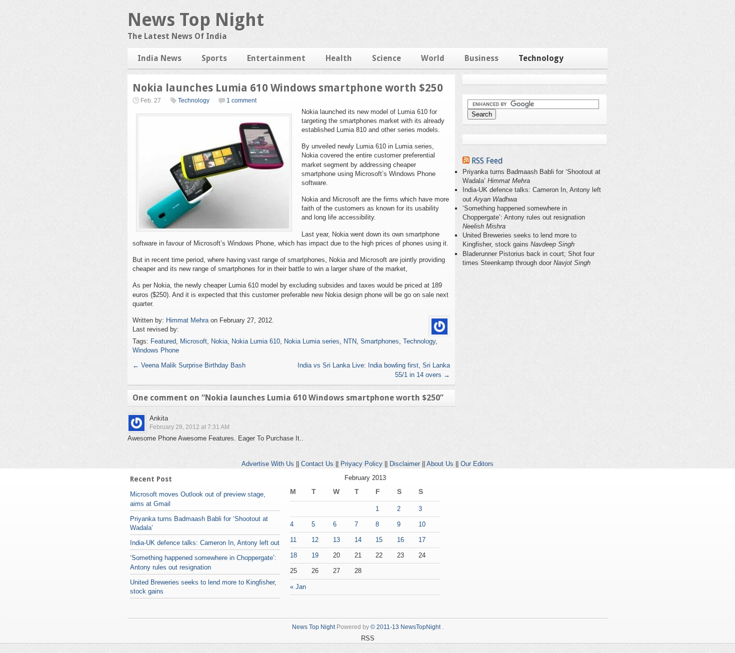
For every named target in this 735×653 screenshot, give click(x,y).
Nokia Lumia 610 (256, 341)
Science (386, 58)
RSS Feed (487, 161)
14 (358, 540)
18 (293, 555)
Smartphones (379, 341)
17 (422, 540)
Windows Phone (155, 350)
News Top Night (196, 19)
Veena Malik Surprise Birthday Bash (189, 365)
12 (315, 540)
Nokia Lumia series (312, 341)
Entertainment (276, 58)
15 (379, 540)
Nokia (219, 341)
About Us (440, 464)
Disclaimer (405, 464)
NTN (350, 341)
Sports (214, 58)
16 (400, 540)
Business (481, 58)
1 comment (241, 100)
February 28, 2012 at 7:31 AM (190, 427)
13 (336, 540)
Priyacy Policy (361, 464)
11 (293, 540)
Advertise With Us (268, 464)
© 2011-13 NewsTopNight (405, 627)
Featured (163, 341)
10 (422, 524)
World (432, 58)
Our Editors (477, 464)
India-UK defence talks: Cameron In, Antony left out (205, 542)
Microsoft (193, 341)
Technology (541, 58)
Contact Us (317, 464)
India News (160, 58)
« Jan (298, 586)
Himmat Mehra (187, 320)
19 (315, 555)
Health (339, 58)
